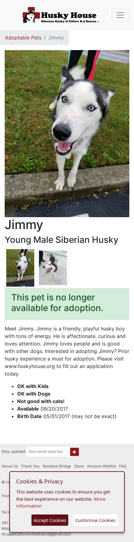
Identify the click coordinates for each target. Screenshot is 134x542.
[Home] (61, 15)
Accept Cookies (50, 520)
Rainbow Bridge (57, 466)
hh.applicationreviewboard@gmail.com (36, 534)
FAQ (122, 466)
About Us (10, 466)
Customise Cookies (95, 520)
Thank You (30, 466)
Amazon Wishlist (101, 466)
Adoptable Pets (23, 37)
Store (79, 466)
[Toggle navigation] (120, 15)
